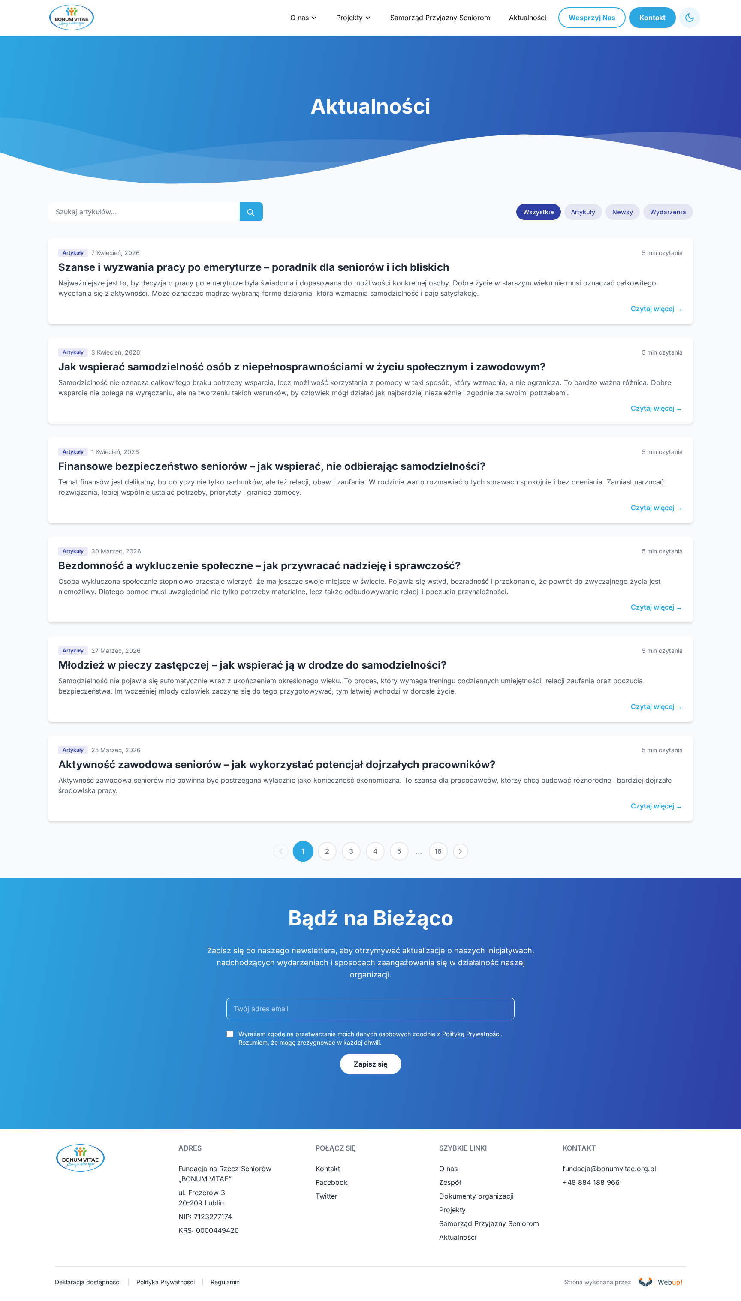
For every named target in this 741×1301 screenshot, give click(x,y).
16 (438, 851)
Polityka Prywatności (165, 1282)
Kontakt (652, 17)
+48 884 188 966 (591, 1182)
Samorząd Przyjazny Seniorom (440, 17)
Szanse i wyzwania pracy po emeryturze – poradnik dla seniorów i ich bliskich (253, 267)
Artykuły (583, 212)
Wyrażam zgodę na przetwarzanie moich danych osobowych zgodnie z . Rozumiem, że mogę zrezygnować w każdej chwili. (370, 1038)
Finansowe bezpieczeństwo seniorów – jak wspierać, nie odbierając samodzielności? (271, 466)
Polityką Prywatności (471, 1033)
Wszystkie (538, 212)
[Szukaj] (251, 211)
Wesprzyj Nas (592, 17)
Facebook (332, 1182)
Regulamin (225, 1282)
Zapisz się (371, 1064)
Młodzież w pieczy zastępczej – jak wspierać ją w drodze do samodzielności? (252, 665)
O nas (448, 1168)
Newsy (622, 212)
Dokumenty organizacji (476, 1196)
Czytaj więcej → (657, 308)
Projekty (452, 1209)
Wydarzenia (668, 212)
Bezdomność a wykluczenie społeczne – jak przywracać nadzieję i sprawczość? (259, 565)
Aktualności (527, 17)
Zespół (450, 1182)
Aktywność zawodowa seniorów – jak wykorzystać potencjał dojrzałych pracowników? (276, 764)
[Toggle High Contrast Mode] (689, 17)
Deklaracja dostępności (87, 1282)
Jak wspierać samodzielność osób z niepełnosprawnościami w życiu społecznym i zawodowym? (301, 367)
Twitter (326, 1196)
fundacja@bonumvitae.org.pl (609, 1168)
